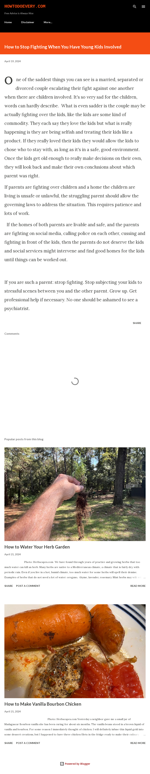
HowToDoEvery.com (24, 6)
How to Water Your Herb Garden (37, 546)
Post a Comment (28, 585)
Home (8, 22)
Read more (138, 585)
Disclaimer (27, 22)
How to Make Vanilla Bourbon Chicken (42, 704)
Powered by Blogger (77, 763)
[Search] (134, 6)
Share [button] (137, 322)
